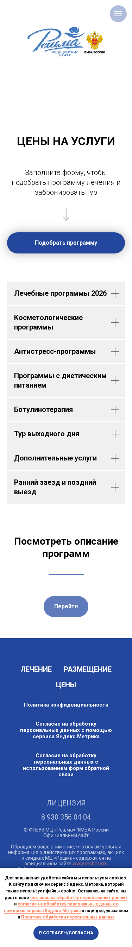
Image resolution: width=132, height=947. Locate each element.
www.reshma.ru (90, 863)
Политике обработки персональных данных (67, 917)
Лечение (36, 669)
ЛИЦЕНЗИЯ (66, 803)
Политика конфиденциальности (66, 705)
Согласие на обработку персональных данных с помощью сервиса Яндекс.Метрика (66, 730)
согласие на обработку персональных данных (78, 897)
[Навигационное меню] (118, 13)
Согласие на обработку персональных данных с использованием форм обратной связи (66, 765)
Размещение (88, 669)
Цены (66, 685)
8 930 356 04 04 (66, 817)
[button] (66, 242)
